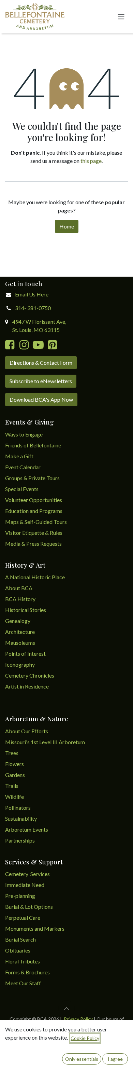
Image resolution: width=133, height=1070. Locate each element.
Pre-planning (20, 895)
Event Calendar (23, 467)
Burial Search (20, 939)
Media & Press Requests (33, 543)
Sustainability (21, 818)
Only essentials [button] (81, 1059)
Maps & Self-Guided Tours (36, 521)
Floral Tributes (22, 961)
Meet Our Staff (23, 983)
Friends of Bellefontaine (33, 445)
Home (66, 226)
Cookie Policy (85, 1038)
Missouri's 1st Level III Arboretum (45, 742)
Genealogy (17, 620)
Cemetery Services (28, 874)
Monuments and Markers (34, 928)
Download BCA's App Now (41, 399)
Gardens (15, 775)
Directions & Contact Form (41, 362)
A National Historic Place (35, 577)
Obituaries (17, 950)
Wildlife (14, 796)
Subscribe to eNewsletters (41, 381)
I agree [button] (115, 1059)
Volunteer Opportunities (33, 500)
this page (91, 160)
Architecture (20, 631)
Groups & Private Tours (32, 478)
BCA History (20, 599)
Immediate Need (24, 884)
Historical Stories (25, 610)
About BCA (18, 588)
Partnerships (20, 840)
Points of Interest (25, 653)
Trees (11, 753)
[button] (66, 1008)
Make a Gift (19, 456)
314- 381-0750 (33, 308)
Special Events (22, 489)
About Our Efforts (26, 731)
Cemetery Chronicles (29, 675)
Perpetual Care (22, 917)
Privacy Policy (78, 1019)
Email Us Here (31, 294)
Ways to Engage (24, 434)
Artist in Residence (27, 686)
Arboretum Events (26, 829)
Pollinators (18, 807)
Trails (11, 785)
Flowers (14, 764)
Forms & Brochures (27, 972)
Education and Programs (34, 511)
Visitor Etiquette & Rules (33, 532)
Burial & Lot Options (29, 906)
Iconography (20, 664)
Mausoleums (20, 642)
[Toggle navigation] (121, 16)
